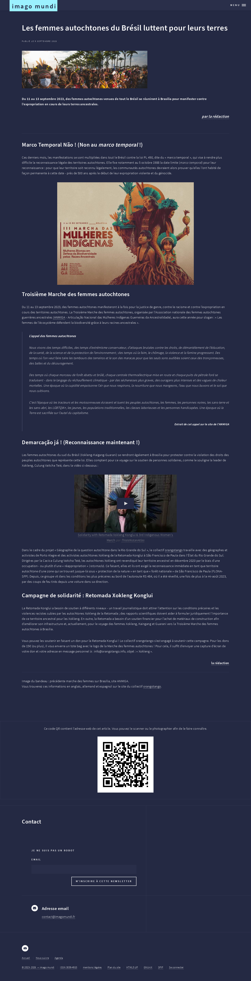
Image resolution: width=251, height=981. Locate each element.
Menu (235, 5)
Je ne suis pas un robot (53, 874)
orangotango (174, 575)
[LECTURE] (125, 528)
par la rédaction (215, 141)
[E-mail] (25, 973)
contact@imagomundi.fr (58, 941)
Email (36, 883)
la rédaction (220, 687)
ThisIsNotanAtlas (132, 565)
